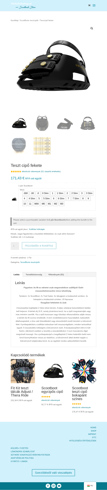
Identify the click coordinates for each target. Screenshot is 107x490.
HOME (93, 427)
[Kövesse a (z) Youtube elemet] (59, 486)
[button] (91, 28)
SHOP (93, 431)
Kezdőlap (14, 20)
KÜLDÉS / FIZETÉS (19, 448)
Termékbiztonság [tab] (34, 274)
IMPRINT (92, 434)
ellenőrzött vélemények (31, 172)
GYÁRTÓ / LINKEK (19, 461)
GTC (94, 437)
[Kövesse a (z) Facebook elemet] (48, 486)
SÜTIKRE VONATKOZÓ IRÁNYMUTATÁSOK (30, 455)
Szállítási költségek (37, 229)
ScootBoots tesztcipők (29, 20)
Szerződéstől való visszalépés (53, 472)
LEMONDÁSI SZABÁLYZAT (23, 451)
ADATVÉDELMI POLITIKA (22, 458)
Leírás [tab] (17, 274)
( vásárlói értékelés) (51, 171)
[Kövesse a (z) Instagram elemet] (53, 486)
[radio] (25, 193)
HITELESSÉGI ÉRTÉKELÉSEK (82, 441)
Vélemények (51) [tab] (56, 274)
